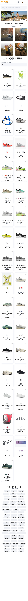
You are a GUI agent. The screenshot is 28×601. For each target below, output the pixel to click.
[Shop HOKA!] (14, 16)
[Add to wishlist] (12, 70)
